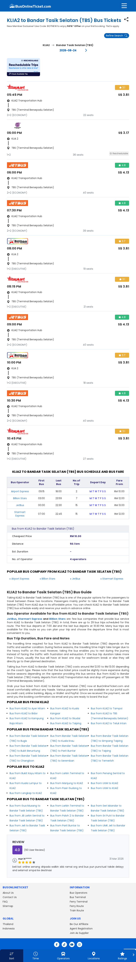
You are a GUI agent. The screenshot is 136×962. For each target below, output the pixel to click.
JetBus (20, 505)
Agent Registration (81, 928)
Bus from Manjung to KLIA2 (66, 783)
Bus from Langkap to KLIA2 (26, 793)
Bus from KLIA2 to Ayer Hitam (27, 708)
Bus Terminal (78, 897)
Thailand (8, 924)
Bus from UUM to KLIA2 (104, 783)
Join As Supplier (79, 933)
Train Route (77, 910)
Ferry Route (77, 906)
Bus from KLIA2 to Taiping (65, 723)
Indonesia (9, 928)
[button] (23, 67)
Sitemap (8, 906)
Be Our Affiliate (79, 924)
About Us (8, 893)
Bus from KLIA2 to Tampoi (106, 708)
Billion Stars (20, 498)
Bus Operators (78, 893)
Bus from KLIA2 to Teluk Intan (108, 723)
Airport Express (20, 491)
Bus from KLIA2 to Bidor (24, 713)
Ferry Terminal (78, 901)
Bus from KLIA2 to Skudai (65, 718)
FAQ (5, 901)
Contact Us (10, 897)
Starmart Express (20, 513)
